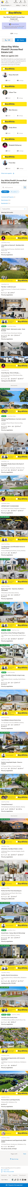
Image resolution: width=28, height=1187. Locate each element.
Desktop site (4, 1175)
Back (4, 9)
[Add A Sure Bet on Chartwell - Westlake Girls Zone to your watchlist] (26, 216)
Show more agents (6, 173)
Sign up (20, 2)
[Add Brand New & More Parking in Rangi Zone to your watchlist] (26, 603)
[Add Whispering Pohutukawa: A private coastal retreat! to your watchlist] (26, 389)
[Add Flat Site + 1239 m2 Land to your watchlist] (26, 259)
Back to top (15, 1159)
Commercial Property (8, 197)
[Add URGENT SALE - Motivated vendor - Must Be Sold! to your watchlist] (26, 299)
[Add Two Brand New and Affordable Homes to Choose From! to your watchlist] (26, 517)
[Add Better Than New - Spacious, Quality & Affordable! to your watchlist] (26, 559)
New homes (5, 200)
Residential (5, 203)
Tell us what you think (8, 1171)
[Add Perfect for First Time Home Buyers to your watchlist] (26, 861)
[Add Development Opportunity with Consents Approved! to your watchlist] (26, 1029)
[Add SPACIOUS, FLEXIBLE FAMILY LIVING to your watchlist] (26, 819)
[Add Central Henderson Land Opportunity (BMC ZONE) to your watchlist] (26, 1111)
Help (10, 1175)
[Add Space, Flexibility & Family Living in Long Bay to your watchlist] (26, 645)
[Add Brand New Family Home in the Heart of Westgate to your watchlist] (26, 434)
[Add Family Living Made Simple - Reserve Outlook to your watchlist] (26, 733)
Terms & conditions (23, 1175)
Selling (18, 5)
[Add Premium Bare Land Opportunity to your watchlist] (26, 1072)
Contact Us (15, 1175)
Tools (23, 5)
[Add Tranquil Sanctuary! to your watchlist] (26, 775)
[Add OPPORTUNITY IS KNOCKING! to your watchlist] (26, 477)
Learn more (6, 1169)
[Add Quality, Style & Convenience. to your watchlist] (26, 946)
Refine (5, 191)
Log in (24, 2)
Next (24, 1154)
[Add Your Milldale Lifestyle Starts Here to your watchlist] (26, 691)
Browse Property (5, 5)
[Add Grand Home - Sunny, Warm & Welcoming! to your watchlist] (26, 903)
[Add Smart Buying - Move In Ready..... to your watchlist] (26, 343)
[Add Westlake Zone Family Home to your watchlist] (26, 988)
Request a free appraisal (15, 1185)
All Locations (14, 191)
